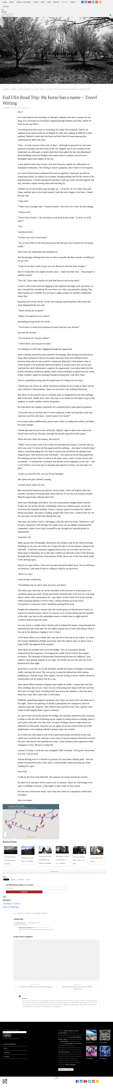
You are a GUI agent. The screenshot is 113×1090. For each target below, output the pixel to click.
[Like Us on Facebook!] (82, 2)
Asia (70, 1037)
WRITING (64, 2)
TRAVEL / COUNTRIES (23, 2)
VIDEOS (72, 2)
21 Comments (89, 1058)
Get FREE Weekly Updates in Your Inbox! (19, 885)
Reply (20, 932)
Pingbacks (34, 923)
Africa (65, 1039)
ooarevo (7, 108)
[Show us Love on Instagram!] (86, 2)
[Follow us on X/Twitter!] (93, 2)
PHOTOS (56, 2)
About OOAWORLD (10, 1044)
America (6, 89)
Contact (6, 1056)
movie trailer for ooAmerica (73, 1043)
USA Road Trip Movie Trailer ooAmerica (96, 859)
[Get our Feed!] (100, 2)
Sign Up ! (7, 1035)
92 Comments (103, 1058)
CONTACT (6, 6)
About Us (7, 1052)
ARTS (49, 2)
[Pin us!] (96, 2)
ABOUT (11, 2)
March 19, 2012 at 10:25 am (42, 927)
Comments (21, 923)
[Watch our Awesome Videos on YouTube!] (89, 2)
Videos (66, 1031)
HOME (5, 2)
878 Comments (103, 1042)
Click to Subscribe (7, 16)
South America (76, 1037)
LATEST (35, 2)
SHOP (43, 2)
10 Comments (89, 1042)
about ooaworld (70, 1064)
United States (84, 89)
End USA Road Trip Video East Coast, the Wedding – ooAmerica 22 (10, 860)
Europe (60, 1039)
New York (27, 913)
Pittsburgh (44, 913)
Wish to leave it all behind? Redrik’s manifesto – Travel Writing (79, 860)
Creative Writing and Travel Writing (62, 89)
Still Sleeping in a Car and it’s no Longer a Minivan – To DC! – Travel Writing (62, 860)
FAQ (5, 1048)
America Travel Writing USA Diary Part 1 (28, 89)
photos (71, 1031)
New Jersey (20, 913)
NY (32, 913)
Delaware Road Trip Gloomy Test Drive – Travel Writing (27, 859)
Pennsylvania (37, 913)
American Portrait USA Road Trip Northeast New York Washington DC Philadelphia (44, 860)
